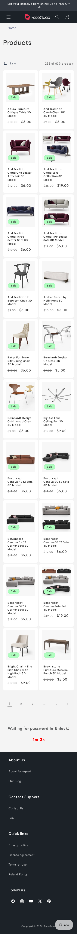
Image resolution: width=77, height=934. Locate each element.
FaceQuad (50, 926)
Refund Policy (18, 874)
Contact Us (16, 808)
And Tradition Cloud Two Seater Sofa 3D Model (55, 237)
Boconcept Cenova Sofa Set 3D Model (54, 606)
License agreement (21, 855)
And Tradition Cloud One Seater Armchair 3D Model (19, 175)
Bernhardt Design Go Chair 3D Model (55, 361)
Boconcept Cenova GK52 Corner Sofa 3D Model (18, 608)
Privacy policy (18, 845)
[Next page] (67, 703)
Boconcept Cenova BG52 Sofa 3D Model (56, 482)
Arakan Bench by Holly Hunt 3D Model (54, 301)
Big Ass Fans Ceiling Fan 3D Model (53, 421)
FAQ (12, 818)
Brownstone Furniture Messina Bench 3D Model (55, 670)
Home (11, 28)
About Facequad (20, 771)
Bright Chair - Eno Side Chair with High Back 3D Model (19, 672)
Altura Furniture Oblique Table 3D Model (19, 112)
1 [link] (9, 703)
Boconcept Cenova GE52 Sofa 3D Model (56, 542)
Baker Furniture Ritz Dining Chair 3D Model (18, 361)
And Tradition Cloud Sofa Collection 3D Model (52, 175)
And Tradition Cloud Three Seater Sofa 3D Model (17, 239)
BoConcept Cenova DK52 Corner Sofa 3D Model (18, 544)
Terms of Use (18, 864)
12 (55, 704)
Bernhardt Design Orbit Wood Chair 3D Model (19, 421)
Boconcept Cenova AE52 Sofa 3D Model (20, 482)
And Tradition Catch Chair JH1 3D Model (54, 112)
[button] (8, 17)
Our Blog (15, 781)
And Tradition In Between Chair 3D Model (19, 301)
